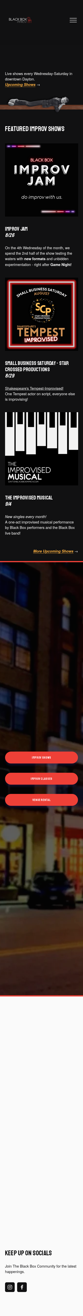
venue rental (41, 800)
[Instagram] (10, 1287)
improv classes (41, 779)
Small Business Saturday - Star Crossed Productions (37, 369)
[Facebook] (22, 1287)
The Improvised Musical (29, 500)
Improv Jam (16, 232)
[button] (14, 1188)
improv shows (41, 758)
